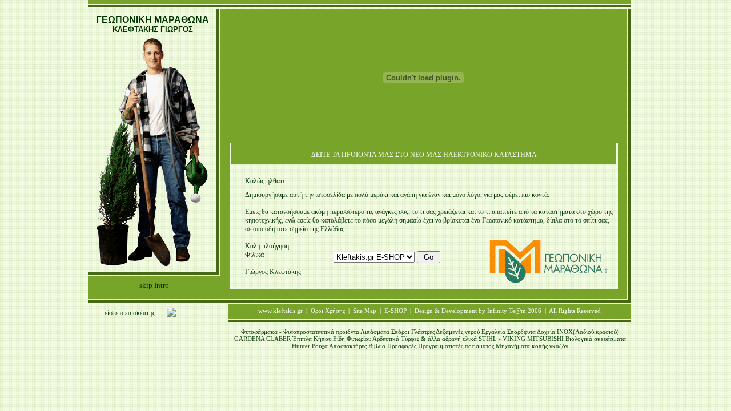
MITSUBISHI (546, 338)
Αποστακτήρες (348, 345)
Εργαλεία (493, 331)
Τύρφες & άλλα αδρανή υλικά (439, 338)
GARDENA (250, 338)
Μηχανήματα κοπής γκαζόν (532, 345)
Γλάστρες (423, 331)
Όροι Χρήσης (328, 310)
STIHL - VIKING (503, 338)
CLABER (279, 338)
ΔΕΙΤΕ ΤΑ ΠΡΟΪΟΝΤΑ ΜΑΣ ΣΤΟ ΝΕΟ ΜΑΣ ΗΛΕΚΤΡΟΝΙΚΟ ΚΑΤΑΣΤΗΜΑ (424, 155)
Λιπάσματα (375, 331)
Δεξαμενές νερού (458, 331)
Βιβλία (377, 345)
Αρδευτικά (385, 338)
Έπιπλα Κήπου (312, 338)
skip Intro (154, 285)
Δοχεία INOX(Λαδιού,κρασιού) (578, 331)
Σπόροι (401, 331)
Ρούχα (320, 345)
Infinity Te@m (506, 310)
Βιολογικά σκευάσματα (595, 338)
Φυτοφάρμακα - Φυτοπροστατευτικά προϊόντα (300, 331)
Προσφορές (401, 345)
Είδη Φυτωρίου (352, 338)
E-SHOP (395, 310)
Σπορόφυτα (521, 331)
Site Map (364, 310)
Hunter (302, 345)
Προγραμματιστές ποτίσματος (456, 345)
